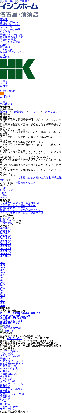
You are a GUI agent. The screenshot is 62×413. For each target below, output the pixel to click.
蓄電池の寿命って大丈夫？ (15, 208)
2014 (2, 290)
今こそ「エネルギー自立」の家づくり (21, 213)
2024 (2, 265)
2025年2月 (5, 233)
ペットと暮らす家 (10, 42)
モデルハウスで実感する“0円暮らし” (21, 203)
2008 (2, 305)
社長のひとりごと (25, 182)
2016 (2, 285)
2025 (2, 262)
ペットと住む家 (9, 368)
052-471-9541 (14, 338)
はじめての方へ (9, 22)
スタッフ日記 (7, 409)
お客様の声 (6, 49)
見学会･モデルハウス (12, 52)
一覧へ (4, 195)
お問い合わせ (7, 381)
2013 (2, 292)
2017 (2, 282)
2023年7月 (5, 251)
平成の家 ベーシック (12, 34)
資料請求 (5, 386)
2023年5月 (5, 256)
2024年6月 (5, 243)
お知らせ (5, 218)
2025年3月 (5, 230)
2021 (2, 272)
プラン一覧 (6, 27)
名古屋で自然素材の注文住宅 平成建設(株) (31, 178)
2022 (2, 270)
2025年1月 (5, 235)
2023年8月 (5, 248)
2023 (2, 267)
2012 (2, 295)
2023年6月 (5, 253)
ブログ (4, 54)
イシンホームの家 (10, 29)
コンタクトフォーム (11, 383)
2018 (2, 280)
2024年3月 (5, 246)
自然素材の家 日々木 (12, 37)
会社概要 (5, 376)
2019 (2, 277)
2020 (2, 275)
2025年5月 (5, 228)
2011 (2, 298)
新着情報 (5, 396)
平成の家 (5, 32)
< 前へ (3, 192)
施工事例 (5, 47)
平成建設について (10, 24)
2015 (2, 287)
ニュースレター (9, 406)
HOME (4, 19)
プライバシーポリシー (12, 389)
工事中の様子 (7, 223)
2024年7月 (5, 240)
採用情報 (5, 57)
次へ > (3, 197)
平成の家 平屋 (8, 39)
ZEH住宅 (5, 44)
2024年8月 (5, 238)
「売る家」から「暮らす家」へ (18, 205)
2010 (2, 300)
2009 (2, 303)
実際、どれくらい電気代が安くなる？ (21, 210)
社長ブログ (6, 190)
